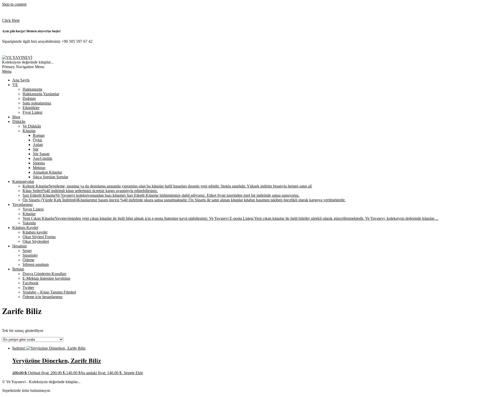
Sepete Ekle (133, 373)
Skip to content (14, 4)
